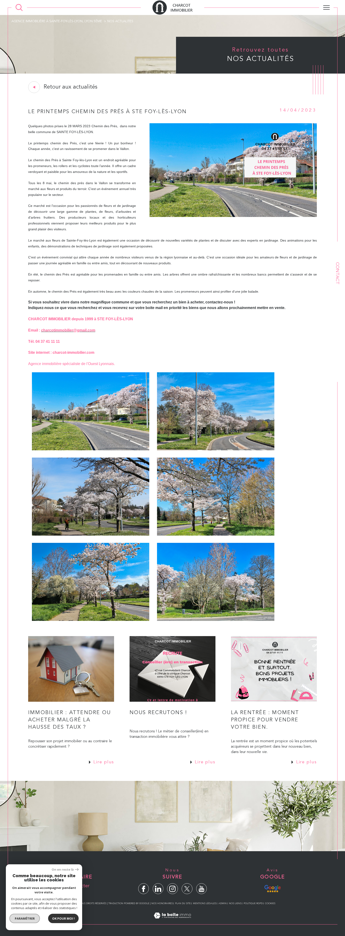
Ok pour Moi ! (63, 918)
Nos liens (235, 903)
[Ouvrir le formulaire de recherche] (19, 7)
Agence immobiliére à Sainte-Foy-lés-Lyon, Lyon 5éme (57, 21)
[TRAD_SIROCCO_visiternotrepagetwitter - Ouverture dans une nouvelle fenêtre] (187, 888)
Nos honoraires (162, 903)
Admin (222, 903)
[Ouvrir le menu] (326, 7)
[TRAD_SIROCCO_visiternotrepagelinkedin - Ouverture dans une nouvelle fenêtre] (158, 888)
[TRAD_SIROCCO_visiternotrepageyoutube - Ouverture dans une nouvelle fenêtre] (201, 888)
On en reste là (63, 869)
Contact (337, 273)
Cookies (270, 903)
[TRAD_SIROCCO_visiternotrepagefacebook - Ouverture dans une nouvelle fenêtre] (143, 888)
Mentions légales (204, 903)
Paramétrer (25, 918)
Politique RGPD (253, 903)
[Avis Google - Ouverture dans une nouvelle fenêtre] (272, 888)
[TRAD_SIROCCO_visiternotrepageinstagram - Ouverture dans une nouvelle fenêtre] (172, 888)
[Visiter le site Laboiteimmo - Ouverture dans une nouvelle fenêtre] (172, 921)
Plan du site (183, 903)
